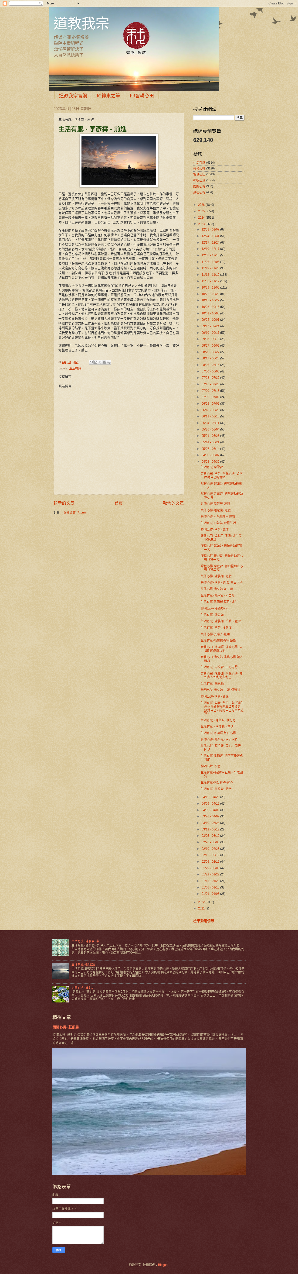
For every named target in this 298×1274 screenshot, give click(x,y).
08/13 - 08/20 (211, 358)
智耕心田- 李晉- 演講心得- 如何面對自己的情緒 (222, 475)
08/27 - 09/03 (211, 345)
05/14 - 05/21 (211, 442)
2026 (202, 205)
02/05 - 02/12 (211, 861)
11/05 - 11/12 (211, 281)
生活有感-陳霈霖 (212, 467)
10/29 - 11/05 (211, 287)
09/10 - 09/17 (211, 332)
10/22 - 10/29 (211, 294)
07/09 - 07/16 (211, 391)
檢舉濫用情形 (203, 921)
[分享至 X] (100, 362)
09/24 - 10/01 (211, 319)
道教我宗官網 (73, 96)
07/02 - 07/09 (211, 397)
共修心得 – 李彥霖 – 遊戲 (218, 516)
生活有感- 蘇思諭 (212, 683)
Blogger (163, 1265)
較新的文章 (64, 503)
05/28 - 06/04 (211, 429)
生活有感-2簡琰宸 (83, 964)
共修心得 (199, 168)
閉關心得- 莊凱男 (83, 987)
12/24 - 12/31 (211, 236)
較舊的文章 (173, 503)
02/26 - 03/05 (211, 842)
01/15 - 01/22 (211, 881)
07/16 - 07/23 (211, 384)
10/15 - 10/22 (211, 300)
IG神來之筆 (108, 96)
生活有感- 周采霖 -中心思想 (219, 667)
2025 (202, 211)
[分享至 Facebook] (104, 362)
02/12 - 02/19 (211, 855)
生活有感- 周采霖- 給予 (216, 789)
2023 (202, 224)
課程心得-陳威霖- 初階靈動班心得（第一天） (222, 557)
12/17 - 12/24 (211, 242)
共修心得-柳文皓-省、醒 (217, 589)
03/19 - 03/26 (211, 823)
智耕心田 (199, 174)
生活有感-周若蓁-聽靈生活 (218, 523)
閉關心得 (199, 186)
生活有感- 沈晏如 (212, 614)
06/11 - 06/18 (211, 416)
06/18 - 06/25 (211, 410)
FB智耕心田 (142, 96)
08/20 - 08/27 (211, 352)
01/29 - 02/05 (211, 868)
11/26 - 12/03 (211, 262)
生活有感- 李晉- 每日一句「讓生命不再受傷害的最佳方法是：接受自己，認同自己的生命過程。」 (222, 708)
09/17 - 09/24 (211, 326)
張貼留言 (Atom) (75, 512)
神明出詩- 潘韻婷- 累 (215, 608)
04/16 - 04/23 (211, 797)
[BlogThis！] (95, 362)
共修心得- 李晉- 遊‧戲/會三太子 (222, 582)
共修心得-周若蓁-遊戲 (215, 503)
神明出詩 (199, 180)
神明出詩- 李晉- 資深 (215, 696)
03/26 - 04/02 (211, 816)
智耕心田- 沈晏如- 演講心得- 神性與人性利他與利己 (222, 675)
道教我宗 (81, 23)
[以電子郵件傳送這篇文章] (91, 362)
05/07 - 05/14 (211, 449)
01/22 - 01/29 (211, 874)
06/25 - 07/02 (211, 403)
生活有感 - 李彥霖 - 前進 (217, 726)
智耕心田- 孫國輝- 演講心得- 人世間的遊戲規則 (222, 648)
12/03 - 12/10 (211, 255)
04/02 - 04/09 (211, 810)
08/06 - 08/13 (211, 365)
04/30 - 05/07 (211, 455)
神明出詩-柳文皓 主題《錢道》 (221, 690)
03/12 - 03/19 (211, 829)
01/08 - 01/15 (211, 887)
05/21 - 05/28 (211, 435)
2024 (202, 217)
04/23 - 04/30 (211, 461)
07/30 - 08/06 (211, 371)
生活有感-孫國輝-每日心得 (218, 601)
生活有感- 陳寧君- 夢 (85, 941)
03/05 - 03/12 (211, 835)
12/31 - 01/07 (211, 229)
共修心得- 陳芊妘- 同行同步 (219, 739)
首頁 (119, 503)
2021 (202, 908)
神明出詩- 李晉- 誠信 (215, 529)
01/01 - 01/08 (211, 893)
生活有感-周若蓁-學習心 (217, 782)
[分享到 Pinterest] (109, 362)
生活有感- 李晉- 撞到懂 (216, 627)
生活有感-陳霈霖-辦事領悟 (218, 640)
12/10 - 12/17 (211, 249)
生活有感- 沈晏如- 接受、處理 (221, 621)
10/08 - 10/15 (211, 307)
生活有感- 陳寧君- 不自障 (218, 595)
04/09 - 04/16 (211, 803)
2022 (202, 902)
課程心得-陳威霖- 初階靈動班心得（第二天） (222, 567)
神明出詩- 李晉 (211, 766)
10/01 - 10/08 (211, 313)
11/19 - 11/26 (211, 268)
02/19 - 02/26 (211, 848)
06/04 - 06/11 (211, 423)
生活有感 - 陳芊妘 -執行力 (218, 720)
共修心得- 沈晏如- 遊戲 (216, 576)
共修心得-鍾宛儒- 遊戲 (216, 510)
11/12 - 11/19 (211, 274)
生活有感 (75, 368)
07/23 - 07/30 (211, 377)
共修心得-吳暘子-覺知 (215, 634)
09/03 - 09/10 (211, 339)
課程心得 (199, 192)
